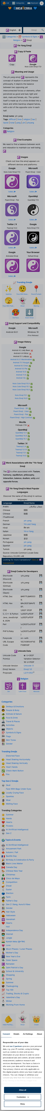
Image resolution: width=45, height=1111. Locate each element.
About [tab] (39, 1034)
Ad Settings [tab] (28, 1034)
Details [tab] (16, 1034)
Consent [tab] (6, 1034)
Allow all (22, 1090)
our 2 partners (16, 1046)
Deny (22, 1104)
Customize (21, 1097)
